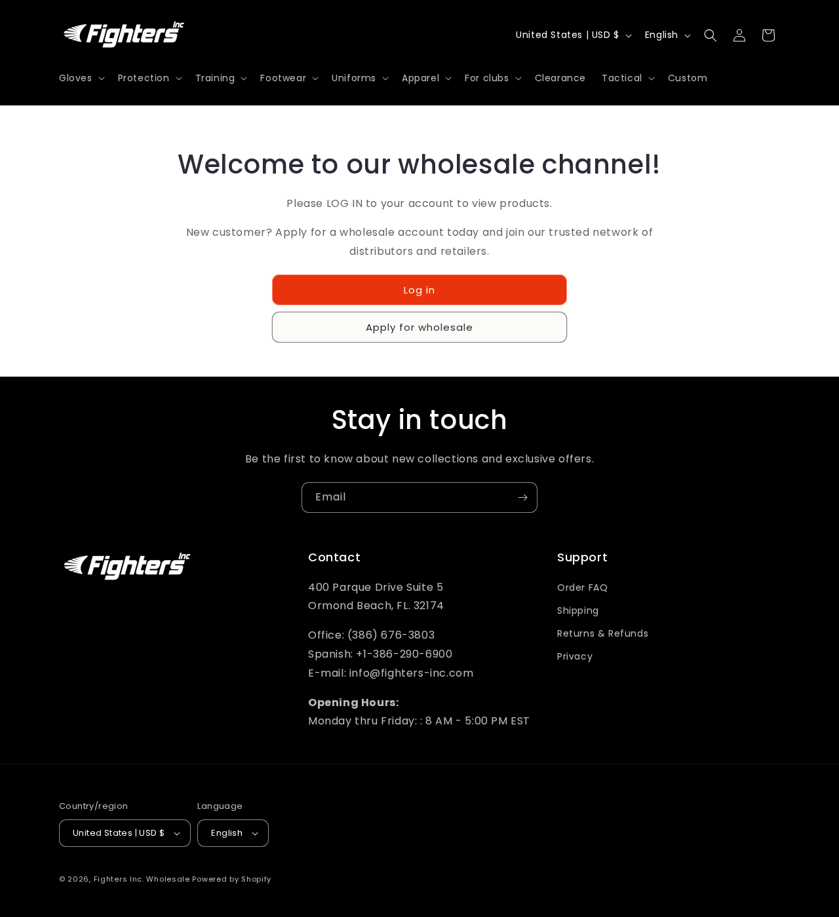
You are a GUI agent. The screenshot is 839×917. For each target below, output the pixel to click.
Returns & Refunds (602, 633)
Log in (419, 290)
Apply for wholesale (419, 327)
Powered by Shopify (231, 879)
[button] (80, 78)
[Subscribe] (522, 497)
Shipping (578, 610)
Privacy (575, 656)
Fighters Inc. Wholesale (142, 879)
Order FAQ (582, 587)
